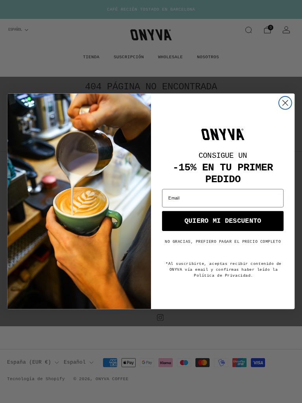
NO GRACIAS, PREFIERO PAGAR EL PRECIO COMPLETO (223, 242)
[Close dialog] (285, 102)
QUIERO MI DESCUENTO (222, 221)
